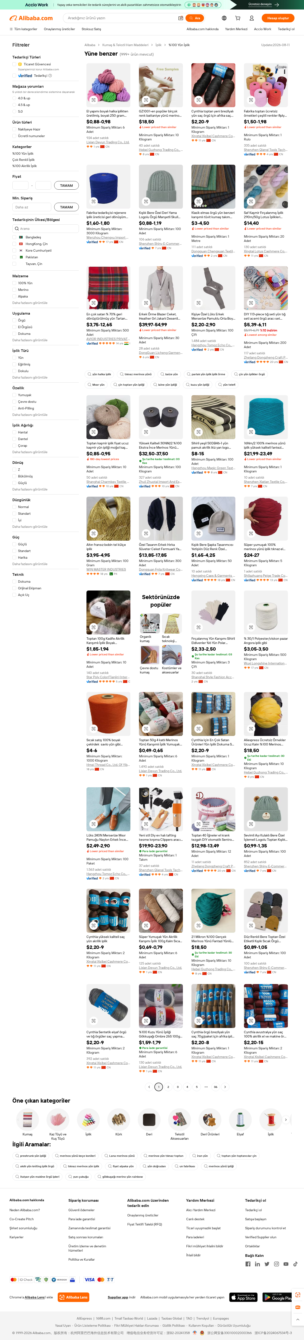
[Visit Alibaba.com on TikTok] (295, 1264)
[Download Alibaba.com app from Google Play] (278, 1297)
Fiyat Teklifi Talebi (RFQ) (144, 1224)
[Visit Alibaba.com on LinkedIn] (257, 1264)
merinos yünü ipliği (221, 1166)
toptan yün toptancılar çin (239, 1155)
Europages (221, 1318)
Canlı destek (195, 1219)
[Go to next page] (225, 1087)
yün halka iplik (101, 374)
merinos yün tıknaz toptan (165, 1155)
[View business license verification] (195, 1332)
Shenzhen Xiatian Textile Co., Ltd (266, 482)
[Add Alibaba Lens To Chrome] (73, 1297)
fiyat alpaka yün (123, 1166)
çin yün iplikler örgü (252, 374)
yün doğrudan (156, 1166)
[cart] (238, 19)
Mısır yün (98, 384)
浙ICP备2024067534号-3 (273, 1333)
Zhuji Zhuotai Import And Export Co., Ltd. (161, 482)
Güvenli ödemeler (81, 1210)
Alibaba (90, 45)
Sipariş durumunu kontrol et (265, 1228)
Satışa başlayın (255, 1219)
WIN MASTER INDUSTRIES (106, 569)
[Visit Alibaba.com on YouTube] (286, 1264)
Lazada (152, 1318)
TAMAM (66, 185)
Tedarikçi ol (253, 1210)
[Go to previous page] (149, 1087)
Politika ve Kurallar (81, 1259)
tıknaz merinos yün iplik (83, 1166)
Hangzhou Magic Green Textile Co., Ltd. (213, 468)
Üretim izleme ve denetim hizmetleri (87, 1248)
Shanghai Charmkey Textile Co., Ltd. (108, 482)
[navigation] (45, 566)
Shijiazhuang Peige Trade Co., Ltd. (266, 575)
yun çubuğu (81, 1176)
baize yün (171, 374)
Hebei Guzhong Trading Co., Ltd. (161, 150)
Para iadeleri (195, 1237)
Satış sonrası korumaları (85, 1237)
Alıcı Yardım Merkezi (200, 1210)
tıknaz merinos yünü (138, 374)
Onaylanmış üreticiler (142, 1215)
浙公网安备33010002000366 (229, 1333)
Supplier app (118, 1297)
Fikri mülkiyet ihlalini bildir (204, 1246)
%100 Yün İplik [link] (179, 45)
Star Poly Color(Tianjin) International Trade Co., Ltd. (108, 677)
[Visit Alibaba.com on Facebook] (248, 1264)
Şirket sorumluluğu (23, 1228)
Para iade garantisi (81, 1219)
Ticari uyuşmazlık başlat (203, 1228)
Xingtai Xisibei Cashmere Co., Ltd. (213, 136)
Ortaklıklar (252, 1246)
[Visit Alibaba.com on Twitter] (267, 1264)
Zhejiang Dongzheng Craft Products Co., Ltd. (266, 357)
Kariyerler (17, 1237)
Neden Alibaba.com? (25, 1210)
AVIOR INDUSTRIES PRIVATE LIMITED (108, 339)
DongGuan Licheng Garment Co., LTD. (161, 353)
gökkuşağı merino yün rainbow (122, 1176)
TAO (189, 1318)
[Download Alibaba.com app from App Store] (243, 1297)
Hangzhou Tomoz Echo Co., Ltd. (213, 345)
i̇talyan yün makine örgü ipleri (39, 1176)
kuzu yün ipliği (200, 384)
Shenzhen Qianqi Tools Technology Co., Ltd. (266, 150)
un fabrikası (187, 1166)
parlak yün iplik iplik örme (208, 374)
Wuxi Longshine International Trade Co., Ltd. (266, 663)
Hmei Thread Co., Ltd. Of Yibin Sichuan (108, 765)
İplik (159, 45)
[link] (298, 1295)
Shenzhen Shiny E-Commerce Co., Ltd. (161, 243)
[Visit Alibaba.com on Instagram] (276, 1264)
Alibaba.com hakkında (27, 1200)
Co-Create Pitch (22, 1219)
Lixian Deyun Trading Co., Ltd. (107, 142)
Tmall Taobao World (128, 1318)
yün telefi (229, 384)
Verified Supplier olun (260, 1237)
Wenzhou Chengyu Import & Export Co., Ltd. (108, 237)
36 (215, 1087)
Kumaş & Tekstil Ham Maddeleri (125, 45)
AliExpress (84, 1318)
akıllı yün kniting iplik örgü (37, 1166)
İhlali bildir (193, 1255)
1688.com (103, 1318)
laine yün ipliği (167, 384)
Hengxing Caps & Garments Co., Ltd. (213, 575)
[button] (181, 18)
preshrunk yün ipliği (33, 1155)
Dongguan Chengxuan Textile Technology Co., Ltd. (213, 251)
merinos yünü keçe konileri (77, 1155)
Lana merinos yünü (122, 1155)
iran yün (202, 1155)
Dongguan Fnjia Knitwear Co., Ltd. (161, 569)
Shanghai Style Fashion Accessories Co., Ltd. (213, 677)
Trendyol (202, 1318)
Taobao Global (171, 1318)
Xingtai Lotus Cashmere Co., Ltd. (266, 251)
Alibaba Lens (35, 1297)
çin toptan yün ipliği (131, 384)
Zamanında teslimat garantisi (89, 1228)
